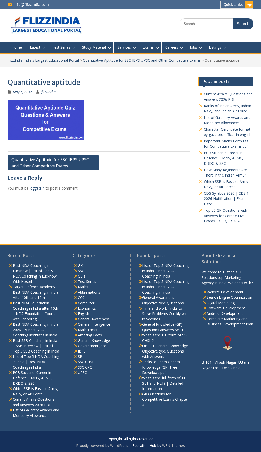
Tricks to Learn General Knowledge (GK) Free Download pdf (161, 367)
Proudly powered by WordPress (102, 445)
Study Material (94, 47)
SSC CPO (85, 367)
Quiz (81, 276)
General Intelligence (94, 324)
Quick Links (233, 4)
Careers (171, 47)
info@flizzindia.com (31, 4)
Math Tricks (87, 329)
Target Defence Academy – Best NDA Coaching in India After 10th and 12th (35, 292)
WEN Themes (173, 445)
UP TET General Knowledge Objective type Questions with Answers (165, 351)
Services (124, 47)
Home (17, 47)
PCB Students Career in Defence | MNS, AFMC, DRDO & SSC (223, 158)
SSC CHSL (86, 361)
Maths (83, 286)
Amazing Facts (90, 335)
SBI (80, 356)
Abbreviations (89, 292)
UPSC (82, 372)
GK (80, 265)
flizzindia (48, 91)
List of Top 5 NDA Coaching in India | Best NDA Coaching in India (36, 362)
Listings (215, 47)
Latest (35, 47)
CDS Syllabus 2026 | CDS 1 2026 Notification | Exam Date (226, 198)
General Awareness (94, 319)
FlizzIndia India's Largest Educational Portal (43, 60)
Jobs (193, 47)
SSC (81, 270)
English (83, 313)
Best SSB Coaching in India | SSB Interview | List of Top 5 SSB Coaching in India (36, 346)
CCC (81, 297)
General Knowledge (94, 340)
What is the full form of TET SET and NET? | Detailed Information (165, 383)
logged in (37, 188)
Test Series (61, 47)
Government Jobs (92, 345)
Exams (148, 47)
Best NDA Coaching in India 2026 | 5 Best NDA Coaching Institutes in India (35, 329)
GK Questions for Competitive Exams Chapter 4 (165, 399)
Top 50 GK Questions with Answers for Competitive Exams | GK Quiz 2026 (225, 215)
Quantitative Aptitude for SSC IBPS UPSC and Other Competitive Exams (142, 60)
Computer (86, 302)
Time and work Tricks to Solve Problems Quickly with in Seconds (165, 313)
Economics (87, 308)
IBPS (82, 351)
